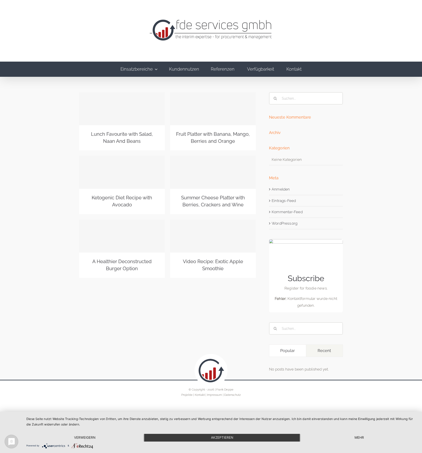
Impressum (214, 394)
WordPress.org (285, 223)
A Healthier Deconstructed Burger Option (122, 229)
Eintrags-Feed (284, 200)
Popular (287, 350)
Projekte (187, 394)
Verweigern (84, 437)
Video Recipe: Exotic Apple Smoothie (213, 232)
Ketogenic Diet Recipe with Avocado (122, 168)
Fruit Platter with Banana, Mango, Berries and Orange (213, 101)
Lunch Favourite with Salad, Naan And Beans (122, 101)
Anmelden (281, 189)
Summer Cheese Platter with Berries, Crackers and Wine (213, 165)
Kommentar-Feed (287, 212)
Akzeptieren (222, 437)
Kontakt (200, 394)
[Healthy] (122, 108)
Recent (324, 350)
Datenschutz (232, 394)
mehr (359, 437)
